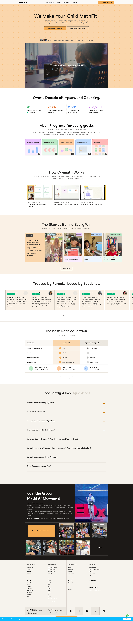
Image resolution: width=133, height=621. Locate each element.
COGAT (49, 586)
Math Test (91, 571)
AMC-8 (49, 580)
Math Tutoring (50, 2)
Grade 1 (28, 569)
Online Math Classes (52, 567)
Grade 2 (29, 571)
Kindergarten (30, 567)
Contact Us (70, 579)
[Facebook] (87, 611)
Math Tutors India (51, 571)
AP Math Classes (51, 600)
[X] (95, 611)
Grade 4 (29, 575)
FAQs (69, 575)
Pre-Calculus (30, 590)
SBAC (49, 590)
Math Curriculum (92, 567)
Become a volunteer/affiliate (95, 590)
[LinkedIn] (103, 611)
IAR (48, 594)
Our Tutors (70, 571)
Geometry (29, 588)
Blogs (90, 575)
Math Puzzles (92, 579)
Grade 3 (29, 573)
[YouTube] (70, 611)
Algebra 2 (29, 586)
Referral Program (72, 582)
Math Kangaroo (51, 579)
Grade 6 (29, 579)
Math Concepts (92, 573)
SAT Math (50, 575)
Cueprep (29, 594)
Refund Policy (71, 580)
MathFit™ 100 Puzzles (93, 580)
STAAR (49, 582)
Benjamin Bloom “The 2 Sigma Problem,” (65, 132)
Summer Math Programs (53, 602)
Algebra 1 (29, 584)
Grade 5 (29, 577)
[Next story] (31, 235)
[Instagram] (79, 611)
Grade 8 (29, 582)
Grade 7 (29, 580)
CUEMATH (23, 2)
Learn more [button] (27, 619)
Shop (90, 577)
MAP (49, 584)
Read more (30, 255)
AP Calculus (29, 592)
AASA (49, 592)
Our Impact (70, 569)
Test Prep (50, 573)
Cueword (29, 596)
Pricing (59, 2)
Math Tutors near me (52, 598)
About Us (70, 567)
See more (30, 475)
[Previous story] (27, 235)
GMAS (49, 596)
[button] (66, 65)
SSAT (49, 577)
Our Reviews (71, 573)
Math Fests (70, 592)
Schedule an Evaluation (106, 2)
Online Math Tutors (52, 569)
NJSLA (49, 588)
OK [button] (127, 619)
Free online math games (94, 569)
